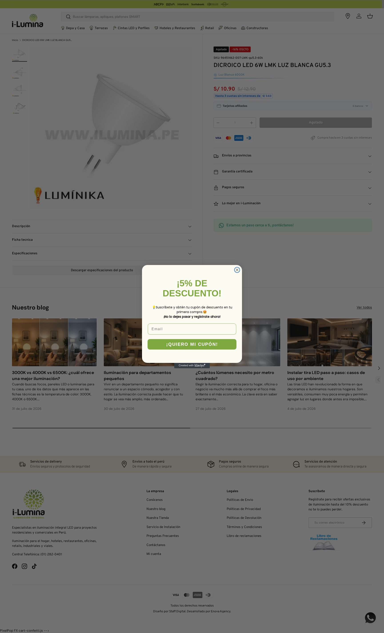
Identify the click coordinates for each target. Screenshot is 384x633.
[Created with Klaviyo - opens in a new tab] (192, 365)
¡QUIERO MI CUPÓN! (192, 344)
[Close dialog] (237, 270)
